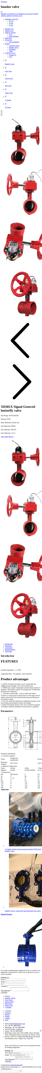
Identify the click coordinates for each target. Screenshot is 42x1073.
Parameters (8, 646)
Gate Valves (9, 1000)
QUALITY (29, 14)
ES (12, 25)
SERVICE (22, 14)
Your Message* (6, 990)
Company (4, 986)
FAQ (10, 57)
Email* (7, 1055)
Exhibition (12, 49)
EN (16, 19)
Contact (7, 1018)
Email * (3, 982)
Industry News (13, 47)
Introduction (9, 644)
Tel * (2, 984)
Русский (10, 1065)
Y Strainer (8, 1007)
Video (11, 51)
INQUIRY (8, 651)
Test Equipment (14, 42)
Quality (7, 1016)
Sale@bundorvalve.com (17, 1024)
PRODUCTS (5, 14)
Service (7, 1014)
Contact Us (12, 55)
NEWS (36, 14)
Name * (3, 980)
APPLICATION (6, 16)
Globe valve (9, 1005)
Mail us (11, 436)
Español (20, 1065)
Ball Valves (8, 1003)
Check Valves (9, 1002)
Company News (14, 46)
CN (12, 21)
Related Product (10, 649)
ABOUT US (14, 14)
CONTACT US (17, 16)
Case (10, 34)
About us (8, 1013)
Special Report (13, 36)
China (15, 1065)
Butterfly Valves (10, 998)
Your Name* (9, 1053)
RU (12, 23)
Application (8, 648)
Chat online (4, 436)
